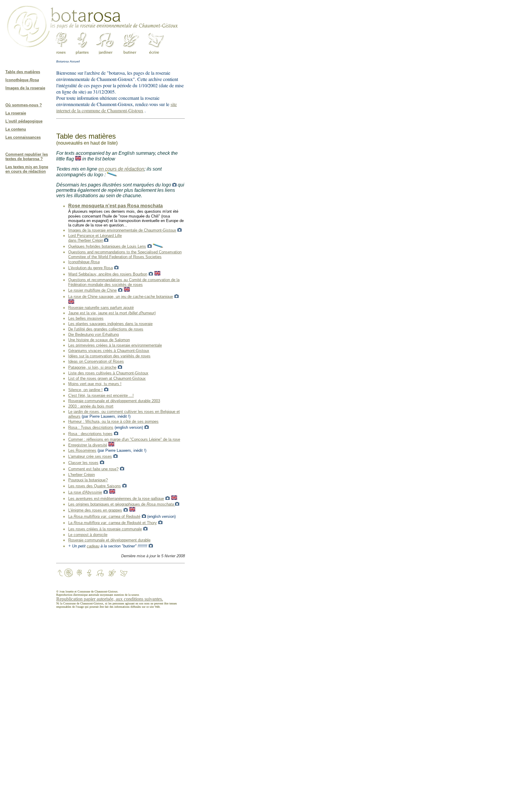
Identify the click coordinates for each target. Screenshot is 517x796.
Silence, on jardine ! (85, 390)
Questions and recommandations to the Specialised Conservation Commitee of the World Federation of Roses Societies (125, 254)
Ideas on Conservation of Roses (96, 361)
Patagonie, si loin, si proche (92, 367)
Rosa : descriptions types (90, 433)
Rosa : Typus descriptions (90, 427)
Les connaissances (23, 137)
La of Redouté (104, 516)
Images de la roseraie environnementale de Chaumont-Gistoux (122, 230)
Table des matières (22, 72)
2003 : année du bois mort (90, 406)
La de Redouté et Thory (112, 523)
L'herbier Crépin (81, 474)
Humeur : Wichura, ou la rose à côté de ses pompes (113, 421)
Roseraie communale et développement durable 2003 (114, 401)
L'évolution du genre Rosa (90, 268)
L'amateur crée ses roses (90, 456)
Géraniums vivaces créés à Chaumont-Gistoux (108, 350)
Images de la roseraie (25, 88)
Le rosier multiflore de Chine (92, 290)
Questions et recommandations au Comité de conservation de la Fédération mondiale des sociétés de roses (124, 282)
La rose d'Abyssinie (85, 492)
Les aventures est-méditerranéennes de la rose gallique (116, 498)
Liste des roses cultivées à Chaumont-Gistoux (108, 373)
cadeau (93, 546)
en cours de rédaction (121, 169)
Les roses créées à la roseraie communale (105, 529)
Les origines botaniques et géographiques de (121, 504)
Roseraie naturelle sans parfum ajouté (101, 307)
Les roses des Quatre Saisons (94, 486)
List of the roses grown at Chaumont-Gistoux (107, 378)
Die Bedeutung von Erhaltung (93, 334)
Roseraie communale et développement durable (109, 540)
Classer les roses (83, 462)
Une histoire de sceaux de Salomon (99, 340)
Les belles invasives (86, 318)
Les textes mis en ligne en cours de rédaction (26, 169)
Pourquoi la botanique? (88, 480)
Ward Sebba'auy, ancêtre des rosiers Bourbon (107, 274)
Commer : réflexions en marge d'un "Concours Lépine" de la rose (124, 439)
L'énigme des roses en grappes (95, 510)
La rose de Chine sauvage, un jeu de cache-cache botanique (120, 296)
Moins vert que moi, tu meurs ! (94, 384)
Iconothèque (22, 80)
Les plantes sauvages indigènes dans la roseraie (110, 324)
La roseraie (15, 113)
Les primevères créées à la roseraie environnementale (115, 345)
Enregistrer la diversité (87, 445)
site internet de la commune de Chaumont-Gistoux (116, 107)
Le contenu (15, 129)
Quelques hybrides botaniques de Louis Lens (107, 246)
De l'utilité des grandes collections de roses (105, 329)
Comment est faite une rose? (93, 469)
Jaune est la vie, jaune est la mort (112, 313)
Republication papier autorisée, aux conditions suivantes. (109, 598)
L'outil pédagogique (23, 121)
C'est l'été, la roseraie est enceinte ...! (101, 395)
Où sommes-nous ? (23, 105)
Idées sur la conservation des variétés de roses (109, 356)
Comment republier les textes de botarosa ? (26, 156)
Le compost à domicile (87, 534)
